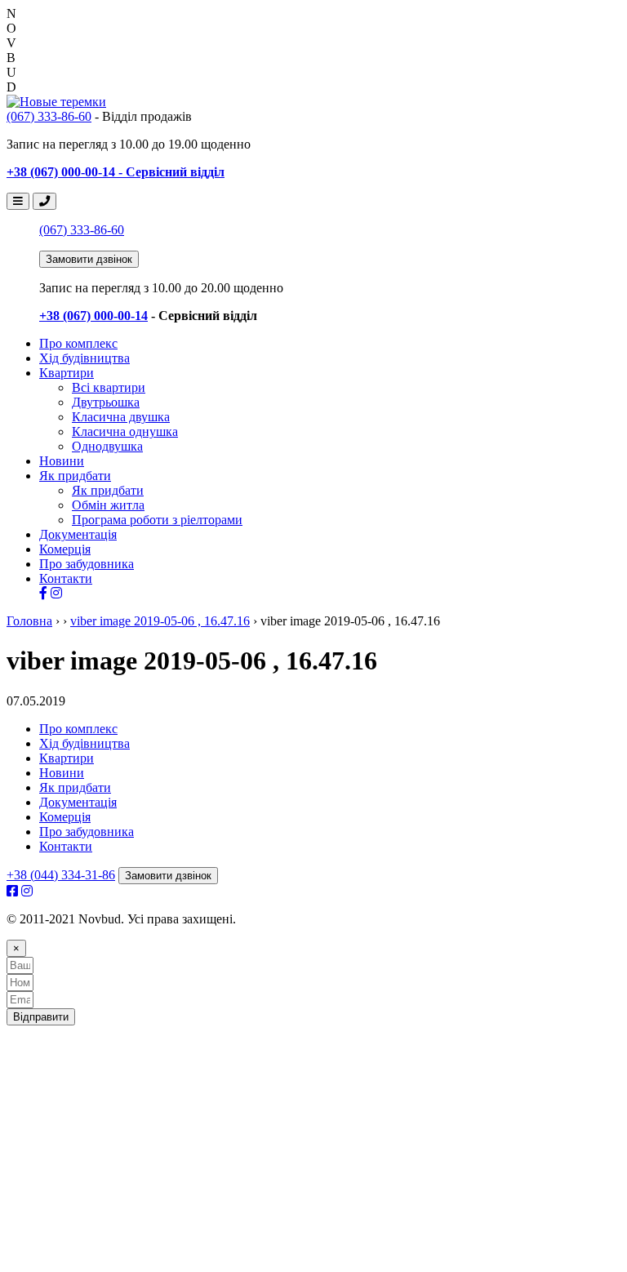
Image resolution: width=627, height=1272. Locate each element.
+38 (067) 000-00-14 (93, 315)
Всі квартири (108, 387)
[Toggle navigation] (18, 201)
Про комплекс (78, 343)
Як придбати (75, 476)
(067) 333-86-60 (49, 116)
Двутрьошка (106, 402)
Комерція (65, 549)
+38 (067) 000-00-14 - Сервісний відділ (116, 172)
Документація (78, 534)
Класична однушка (125, 431)
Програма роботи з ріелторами (157, 520)
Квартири (66, 373)
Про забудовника (86, 564)
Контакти (65, 578)
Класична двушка (121, 417)
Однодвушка (107, 446)
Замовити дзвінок (89, 259)
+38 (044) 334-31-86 (61, 875)
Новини (61, 461)
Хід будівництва (84, 358)
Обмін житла (108, 505)
